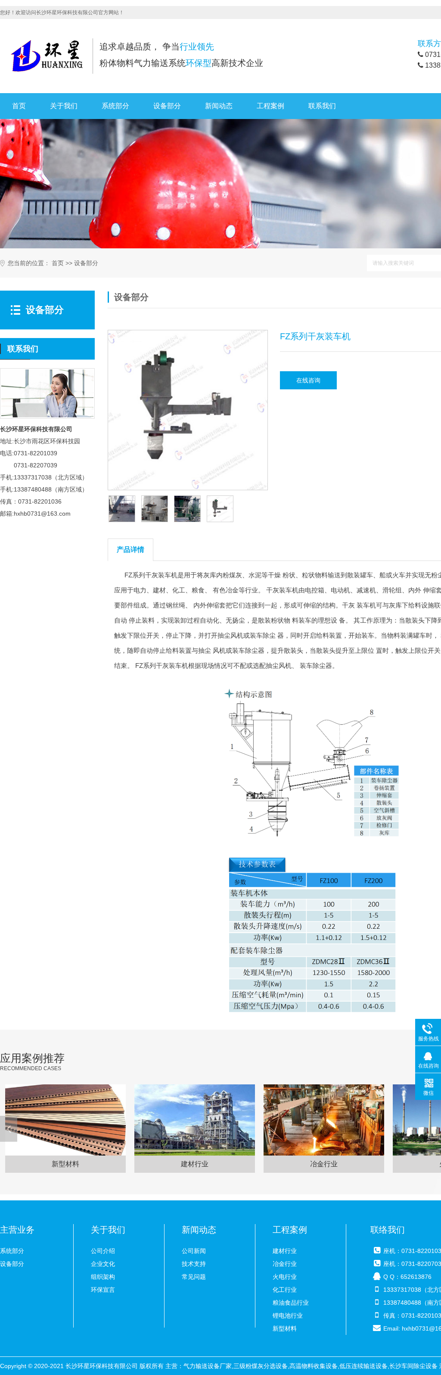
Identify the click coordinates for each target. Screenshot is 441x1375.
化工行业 (285, 1289)
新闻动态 (219, 106)
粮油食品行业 (291, 1302)
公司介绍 (103, 1250)
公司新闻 (194, 1250)
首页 (19, 106)
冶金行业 (285, 1263)
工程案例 (270, 106)
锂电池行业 (288, 1315)
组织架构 (103, 1276)
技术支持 (194, 1263)
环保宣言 (103, 1289)
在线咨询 (308, 380)
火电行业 (285, 1276)
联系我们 (322, 106)
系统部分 (115, 106)
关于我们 (64, 106)
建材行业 (285, 1250)
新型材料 (285, 1328)
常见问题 (194, 1276)
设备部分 (167, 106)
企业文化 (103, 1263)
